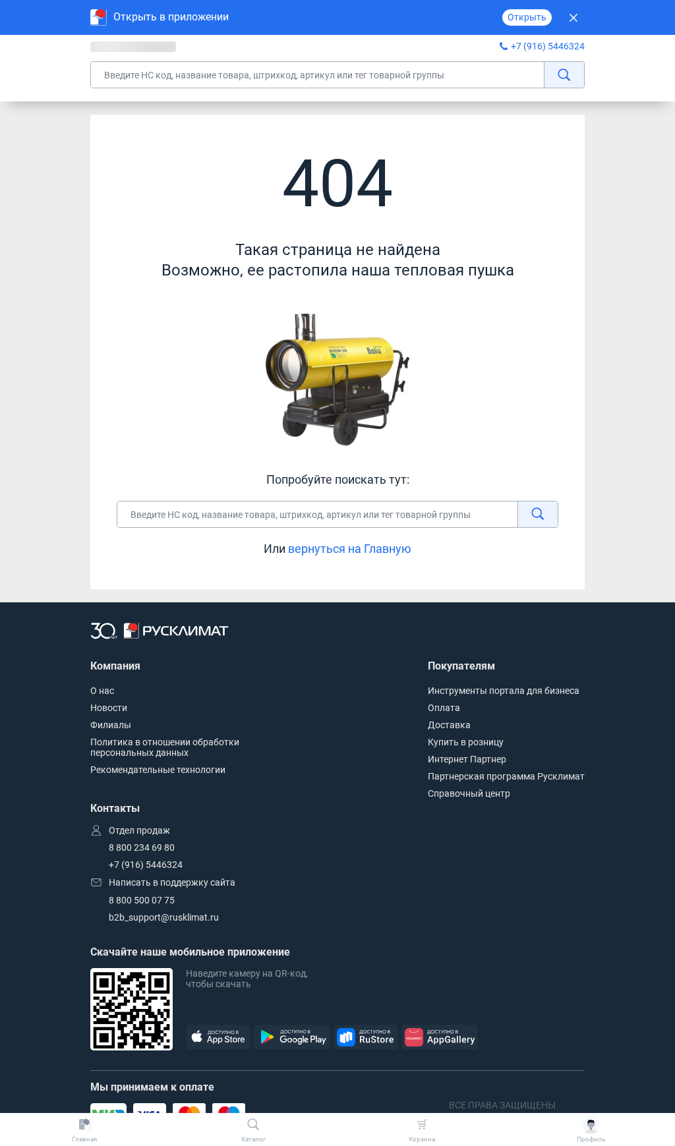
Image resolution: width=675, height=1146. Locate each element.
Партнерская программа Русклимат (506, 776)
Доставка (449, 725)
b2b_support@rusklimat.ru (164, 917)
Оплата (444, 707)
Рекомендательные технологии (157, 769)
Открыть (527, 17)
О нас (102, 690)
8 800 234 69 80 (142, 847)
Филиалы (110, 725)
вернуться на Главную (349, 549)
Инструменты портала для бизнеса (503, 690)
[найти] (564, 75)
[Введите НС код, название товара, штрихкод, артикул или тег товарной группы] (337, 74)
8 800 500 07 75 (142, 900)
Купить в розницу (466, 742)
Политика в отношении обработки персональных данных (164, 747)
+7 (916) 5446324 (548, 46)
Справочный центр (469, 793)
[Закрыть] (573, 17)
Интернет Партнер (467, 759)
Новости (108, 707)
